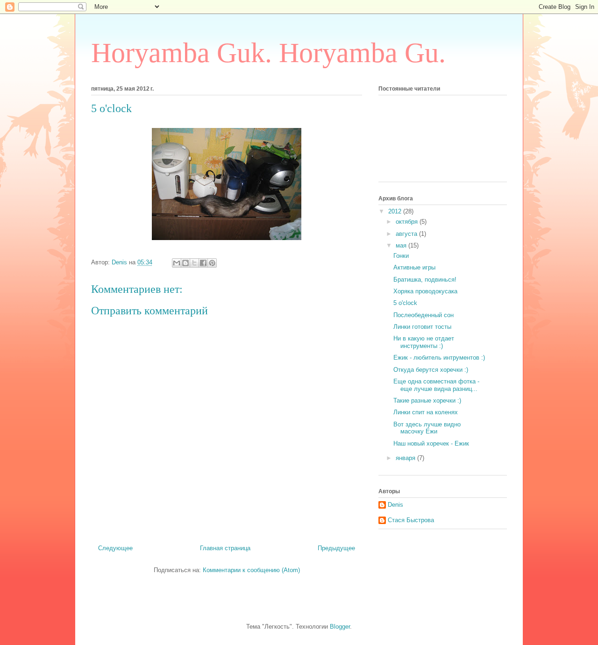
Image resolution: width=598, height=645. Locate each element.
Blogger (340, 626)
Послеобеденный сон (423, 315)
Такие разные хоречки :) (427, 400)
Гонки (401, 255)
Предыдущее (336, 548)
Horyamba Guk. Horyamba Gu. (268, 52)
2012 (395, 211)
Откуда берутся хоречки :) (430, 369)
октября (408, 221)
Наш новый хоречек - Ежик (431, 443)
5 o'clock (405, 302)
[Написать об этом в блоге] (185, 263)
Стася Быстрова (411, 520)
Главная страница (225, 548)
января (406, 457)
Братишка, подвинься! (424, 279)
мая (402, 245)
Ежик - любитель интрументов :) (439, 357)
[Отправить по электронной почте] (176, 263)
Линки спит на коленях (425, 412)
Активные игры (414, 267)
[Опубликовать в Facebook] (203, 263)
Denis (395, 504)
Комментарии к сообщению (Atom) (251, 570)
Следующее (115, 548)
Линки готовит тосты (422, 326)
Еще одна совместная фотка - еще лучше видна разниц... (436, 385)
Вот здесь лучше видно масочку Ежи (427, 428)
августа (407, 233)
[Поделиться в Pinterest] (212, 263)
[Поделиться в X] (194, 263)
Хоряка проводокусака (425, 291)
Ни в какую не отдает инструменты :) (423, 342)
